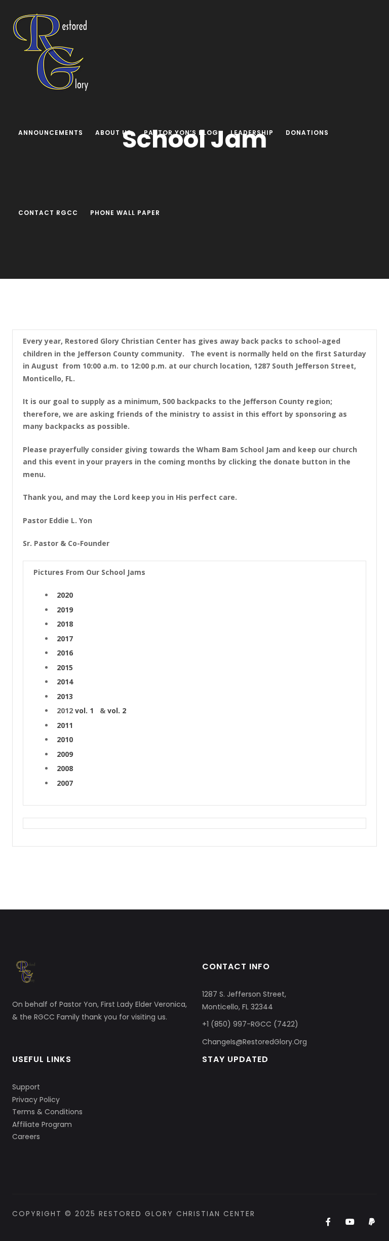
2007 (65, 783)
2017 (65, 638)
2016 (65, 653)
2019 (65, 609)
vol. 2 (116, 710)
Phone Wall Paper (125, 212)
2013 (65, 696)
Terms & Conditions (47, 1112)
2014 (65, 681)
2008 (65, 768)
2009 (65, 754)
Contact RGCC (48, 212)
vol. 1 (84, 710)
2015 (65, 667)
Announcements (50, 132)
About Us (113, 132)
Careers (26, 1137)
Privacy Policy (36, 1099)
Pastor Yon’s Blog (181, 132)
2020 (65, 595)
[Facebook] (328, 1222)
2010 (65, 739)
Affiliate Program (42, 1124)
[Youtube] (350, 1222)
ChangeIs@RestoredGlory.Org (254, 1042)
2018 (65, 624)
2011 (65, 725)
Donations (307, 132)
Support (26, 1087)
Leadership (252, 132)
